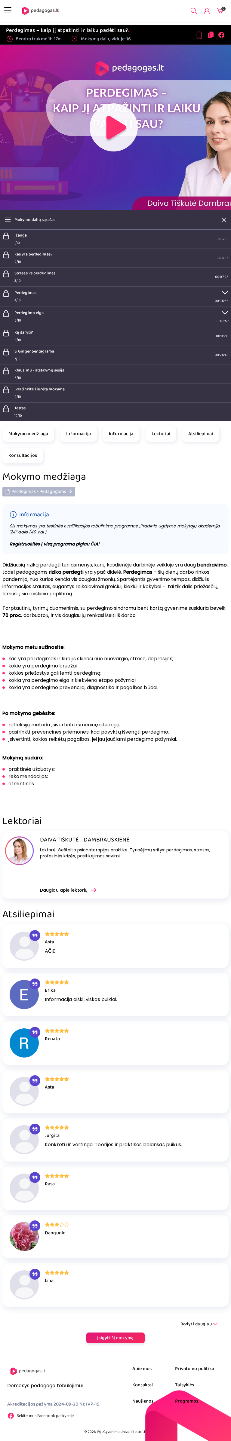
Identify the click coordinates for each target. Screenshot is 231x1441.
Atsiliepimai (200, 434)
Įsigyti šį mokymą (115, 1338)
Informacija (78, 434)
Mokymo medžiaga (28, 434)
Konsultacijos (22, 455)
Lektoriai (161, 434)
